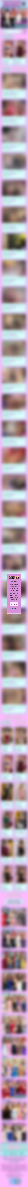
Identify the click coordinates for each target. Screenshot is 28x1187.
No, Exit (14, 609)
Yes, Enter (14, 604)
